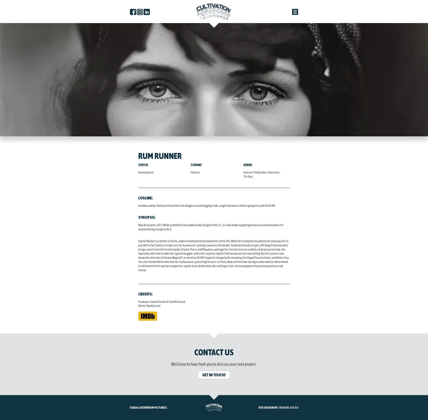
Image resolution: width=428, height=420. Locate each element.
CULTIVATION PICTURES (152, 407)
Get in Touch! (214, 374)
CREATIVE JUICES (288, 407)
